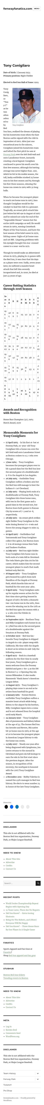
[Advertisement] (22, 40)
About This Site (13, 859)
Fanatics (7, 952)
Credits (9, 865)
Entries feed (11, 1030)
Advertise (10, 862)
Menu (36, 8)
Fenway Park (9, 154)
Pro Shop (7, 1091)
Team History (9, 1073)
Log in (9, 1026)
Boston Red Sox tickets (14, 975)
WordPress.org (12, 1036)
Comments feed (13, 1033)
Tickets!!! (7, 1085)
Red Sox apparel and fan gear (22, 955)
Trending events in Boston (15, 978)
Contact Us (11, 869)
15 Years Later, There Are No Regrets (23, 910)
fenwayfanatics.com (17, 8)
